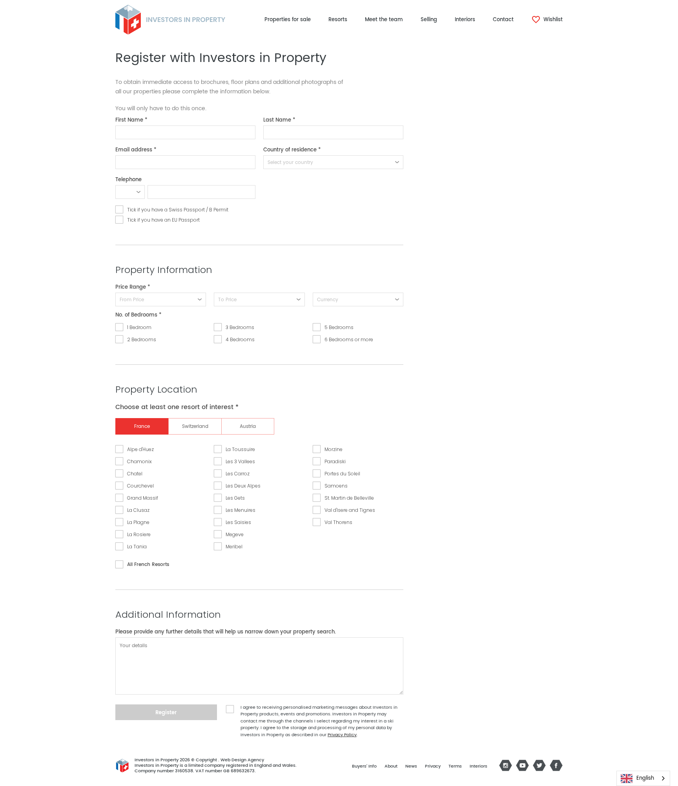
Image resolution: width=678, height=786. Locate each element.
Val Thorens (338, 522)
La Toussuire (240, 449)
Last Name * (279, 120)
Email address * (136, 150)
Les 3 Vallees (240, 461)
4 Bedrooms (240, 339)
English (645, 778)
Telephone (128, 180)
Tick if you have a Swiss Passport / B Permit (177, 209)
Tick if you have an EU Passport (163, 220)
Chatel (134, 473)
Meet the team (384, 20)
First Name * (131, 120)
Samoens (336, 485)
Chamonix (139, 461)
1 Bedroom (139, 327)
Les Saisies (238, 522)
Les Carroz (238, 473)
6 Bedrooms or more (348, 339)
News (411, 766)
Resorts (337, 20)
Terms (455, 766)
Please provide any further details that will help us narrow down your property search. (225, 632)
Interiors (465, 20)
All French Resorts (148, 564)
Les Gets (235, 498)
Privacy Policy (342, 735)
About (391, 766)
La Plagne (138, 522)
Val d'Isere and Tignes (349, 510)
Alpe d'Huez (140, 449)
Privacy (433, 766)
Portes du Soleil (342, 473)
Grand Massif (142, 498)
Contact (503, 20)
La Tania (137, 546)
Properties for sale (287, 20)
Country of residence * (292, 150)
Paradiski (335, 461)
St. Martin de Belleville (349, 498)
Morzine (333, 449)
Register (166, 713)
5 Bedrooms (339, 327)
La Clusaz (138, 510)
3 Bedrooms (240, 327)
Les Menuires (240, 510)
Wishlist (552, 20)
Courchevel (140, 485)
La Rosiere (139, 534)
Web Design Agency (242, 760)
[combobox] (643, 778)
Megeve (235, 534)
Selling (429, 20)
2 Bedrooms (141, 339)
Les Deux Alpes (243, 485)
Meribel (234, 546)
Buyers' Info (364, 766)
